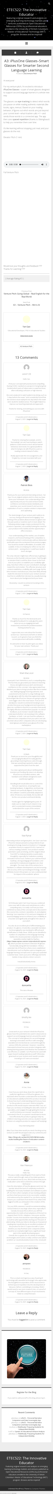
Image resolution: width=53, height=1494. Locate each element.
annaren (26, 1263)
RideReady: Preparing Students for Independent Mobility (31, 1428)
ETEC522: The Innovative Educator (26, 12)
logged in (23, 1319)
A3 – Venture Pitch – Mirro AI (26, 305)
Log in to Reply (32, 419)
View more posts (26, 336)
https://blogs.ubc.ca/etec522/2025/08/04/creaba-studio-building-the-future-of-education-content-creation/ (26, 1139)
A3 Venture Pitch (26, 346)
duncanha (26, 898)
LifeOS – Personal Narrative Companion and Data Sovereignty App (27, 1419)
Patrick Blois (26, 485)
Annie (26, 1082)
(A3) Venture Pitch (30, 73)
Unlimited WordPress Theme (18, 1489)
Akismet (14, 1493)
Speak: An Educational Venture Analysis (30, 1431)
